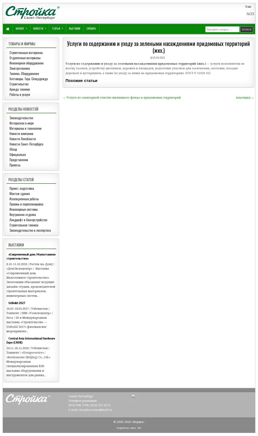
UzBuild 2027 (16, 303)
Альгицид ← (245, 97)
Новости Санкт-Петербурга (26, 144)
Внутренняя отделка (22, 214)
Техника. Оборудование (24, 73)
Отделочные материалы (25, 57)
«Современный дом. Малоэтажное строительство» (31, 256)
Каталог (20, 28)
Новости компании (21, 133)
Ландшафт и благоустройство (28, 219)
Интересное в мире (21, 123)
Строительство (18, 84)
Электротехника (19, 68)
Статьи (56, 28)
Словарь (91, 28)
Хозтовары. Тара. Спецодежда (28, 78)
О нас (248, 6)
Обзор (13, 149)
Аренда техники (19, 89)
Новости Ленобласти (22, 138)
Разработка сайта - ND (129, 427)
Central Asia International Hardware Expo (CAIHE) (30, 340)
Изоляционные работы (24, 198)
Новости (38, 28)
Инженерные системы (23, 209)
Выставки (74, 28)
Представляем (18, 159)
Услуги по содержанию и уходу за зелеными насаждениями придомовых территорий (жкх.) (158, 46)
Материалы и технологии (25, 128)
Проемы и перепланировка (26, 204)
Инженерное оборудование (26, 63)
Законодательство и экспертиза (30, 230)
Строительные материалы (26, 52)
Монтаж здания (19, 193)
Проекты (14, 165)
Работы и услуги (19, 94)
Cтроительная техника (23, 225)
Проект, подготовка (21, 188)
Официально (17, 154)
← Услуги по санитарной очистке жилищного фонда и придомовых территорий (122, 97)
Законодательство (21, 117)
